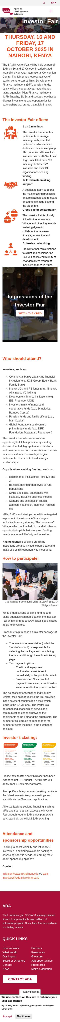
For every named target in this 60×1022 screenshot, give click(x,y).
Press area (38, 964)
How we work (10, 948)
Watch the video (30, 313)
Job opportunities (42, 960)
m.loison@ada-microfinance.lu (20, 873)
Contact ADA (20, 979)
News (6, 968)
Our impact (9, 956)
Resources (38, 952)
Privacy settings (30, 991)
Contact (7, 964)
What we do (9, 952)
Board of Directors (13, 960)
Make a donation (41, 968)
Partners (36, 948)
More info (7, 1009)
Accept (7, 1016)
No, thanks (24, 1016)
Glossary (37, 956)
